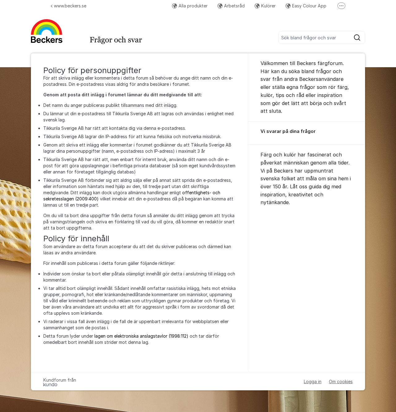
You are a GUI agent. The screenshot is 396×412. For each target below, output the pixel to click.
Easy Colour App (309, 5)
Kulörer (268, 5)
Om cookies (341, 381)
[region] (306, 133)
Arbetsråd (234, 5)
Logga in (312, 381)
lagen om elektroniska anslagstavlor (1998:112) (141, 336)
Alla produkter (193, 5)
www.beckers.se (70, 5)
